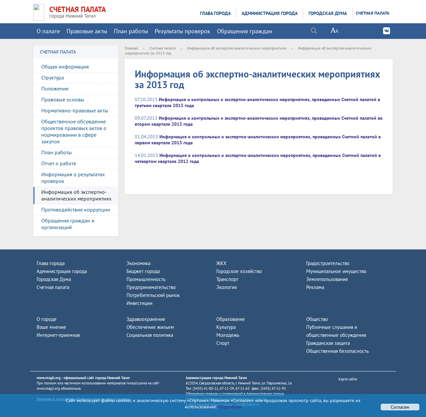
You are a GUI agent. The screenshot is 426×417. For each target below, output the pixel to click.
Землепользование (327, 279)
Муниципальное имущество (336, 271)
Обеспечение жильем (150, 327)
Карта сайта (347, 379)
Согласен (400, 407)
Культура (226, 327)
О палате (48, 31)
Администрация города (270, 13)
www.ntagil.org (49, 377)
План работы (131, 31)
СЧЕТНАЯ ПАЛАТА (77, 9)
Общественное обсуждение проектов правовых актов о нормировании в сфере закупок (73, 131)
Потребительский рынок (153, 295)
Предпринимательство (151, 287)
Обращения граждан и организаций (68, 223)
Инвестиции (139, 303)
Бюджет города (143, 271)
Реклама (315, 287)
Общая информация (65, 66)
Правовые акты (87, 31)
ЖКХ (221, 263)
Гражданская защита (328, 343)
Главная (131, 48)
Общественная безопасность (337, 351)
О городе (47, 319)
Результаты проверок (182, 31)
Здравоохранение (145, 319)
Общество (317, 319)
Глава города (215, 13)
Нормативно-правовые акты (74, 110)
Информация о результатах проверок (73, 177)
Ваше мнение (51, 327)
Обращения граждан (244, 31)
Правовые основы (62, 99)
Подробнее (229, 407)
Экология (226, 287)
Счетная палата (372, 13)
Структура (52, 77)
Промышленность (145, 279)
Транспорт (227, 279)
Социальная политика (149, 335)
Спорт (222, 343)
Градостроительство (327, 263)
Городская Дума (328, 13)
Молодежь (227, 335)
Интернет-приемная (58, 335)
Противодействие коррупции (75, 209)
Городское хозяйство (239, 271)
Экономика (138, 263)
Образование (230, 319)
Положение (55, 88)
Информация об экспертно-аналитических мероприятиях (76, 195)
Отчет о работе (58, 163)
